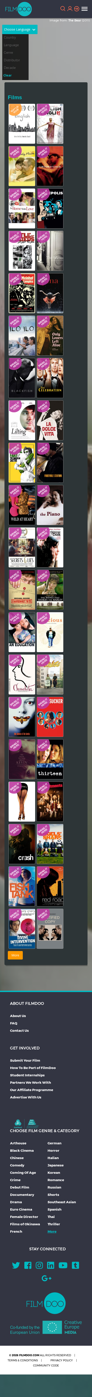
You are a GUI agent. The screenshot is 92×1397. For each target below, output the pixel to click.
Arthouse (18, 1143)
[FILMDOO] (46, 1303)
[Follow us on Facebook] (27, 1267)
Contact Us (19, 1030)
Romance (56, 1180)
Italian (53, 1158)
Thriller (54, 1224)
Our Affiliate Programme (31, 1090)
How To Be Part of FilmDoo (33, 1068)
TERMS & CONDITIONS (23, 1360)
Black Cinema (22, 1150)
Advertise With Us (25, 1097)
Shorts (53, 1195)
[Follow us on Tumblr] (75, 1267)
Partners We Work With (30, 1082)
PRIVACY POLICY (61, 1360)
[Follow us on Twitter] (16, 1267)
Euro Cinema (21, 1209)
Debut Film (19, 1187)
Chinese (17, 1158)
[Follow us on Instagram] (39, 1267)
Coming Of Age (23, 1172)
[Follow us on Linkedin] (50, 1267)
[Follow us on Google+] (47, 1280)
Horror (53, 1150)
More (52, 1231)
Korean (54, 1172)
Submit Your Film (25, 1060)
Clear (7, 75)
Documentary (22, 1195)
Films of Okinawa (25, 1224)
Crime (15, 1180)
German (54, 1143)
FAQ (13, 1023)
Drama (16, 1202)
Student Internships (27, 1075)
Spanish (54, 1209)
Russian (54, 1187)
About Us (18, 1016)
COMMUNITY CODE (46, 1365)
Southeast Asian (62, 1202)
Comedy (17, 1165)
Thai (51, 1217)
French (16, 1231)
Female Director (24, 1217)
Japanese (56, 1165)
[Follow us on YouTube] (63, 1267)
